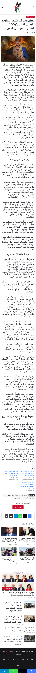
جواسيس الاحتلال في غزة (21, 495)
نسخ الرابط (18, 507)
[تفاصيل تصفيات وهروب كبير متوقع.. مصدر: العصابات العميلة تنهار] (29, 638)
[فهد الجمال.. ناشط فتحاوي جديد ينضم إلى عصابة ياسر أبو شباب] (9, 551)
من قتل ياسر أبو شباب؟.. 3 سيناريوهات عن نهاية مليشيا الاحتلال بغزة (27, 473)
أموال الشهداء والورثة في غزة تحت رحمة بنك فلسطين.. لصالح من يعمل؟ (19, 594)
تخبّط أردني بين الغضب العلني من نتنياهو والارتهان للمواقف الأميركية (27, 540)
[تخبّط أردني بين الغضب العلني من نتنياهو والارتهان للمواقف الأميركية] (27, 531)
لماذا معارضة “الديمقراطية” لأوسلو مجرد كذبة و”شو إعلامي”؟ (20, 629)
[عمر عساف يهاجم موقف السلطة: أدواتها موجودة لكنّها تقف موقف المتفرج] (29, 604)
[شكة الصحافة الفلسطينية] (18, 7)
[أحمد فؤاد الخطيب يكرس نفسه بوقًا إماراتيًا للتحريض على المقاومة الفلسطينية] (9, 531)
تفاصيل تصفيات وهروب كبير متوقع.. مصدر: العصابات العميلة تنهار (13, 639)
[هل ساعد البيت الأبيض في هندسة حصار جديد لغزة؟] (27, 551)
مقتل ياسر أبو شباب (16, 498)
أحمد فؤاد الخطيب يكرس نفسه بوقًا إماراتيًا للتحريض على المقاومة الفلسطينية (9, 540)
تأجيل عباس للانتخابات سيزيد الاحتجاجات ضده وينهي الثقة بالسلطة (13, 619)
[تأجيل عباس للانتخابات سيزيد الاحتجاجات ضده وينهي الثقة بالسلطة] (29, 618)
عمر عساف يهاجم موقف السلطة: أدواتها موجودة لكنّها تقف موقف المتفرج (12, 606)
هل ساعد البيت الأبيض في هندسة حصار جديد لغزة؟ (27, 559)
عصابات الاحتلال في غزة (9, 495)
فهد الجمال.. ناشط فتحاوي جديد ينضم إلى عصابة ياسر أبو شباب (9, 560)
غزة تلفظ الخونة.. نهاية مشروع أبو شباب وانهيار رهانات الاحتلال (11, 473)
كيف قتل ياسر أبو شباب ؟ (28, 498)
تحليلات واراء (30, 17)
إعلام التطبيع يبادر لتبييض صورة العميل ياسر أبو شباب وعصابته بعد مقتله (28, 484)
